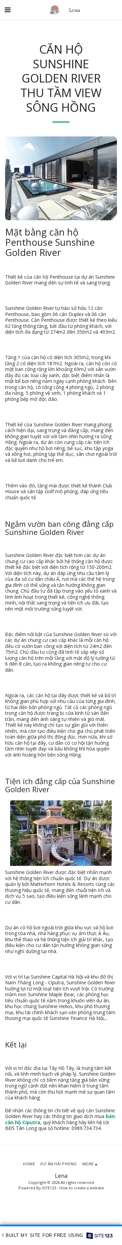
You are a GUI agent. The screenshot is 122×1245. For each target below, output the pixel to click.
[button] (7, 10)
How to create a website (81, 1187)
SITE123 (49, 1187)
